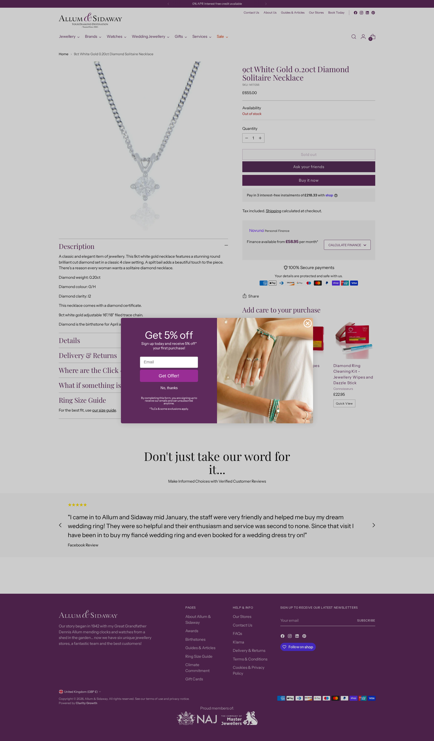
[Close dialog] (307, 323)
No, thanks (169, 388)
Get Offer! (169, 375)
